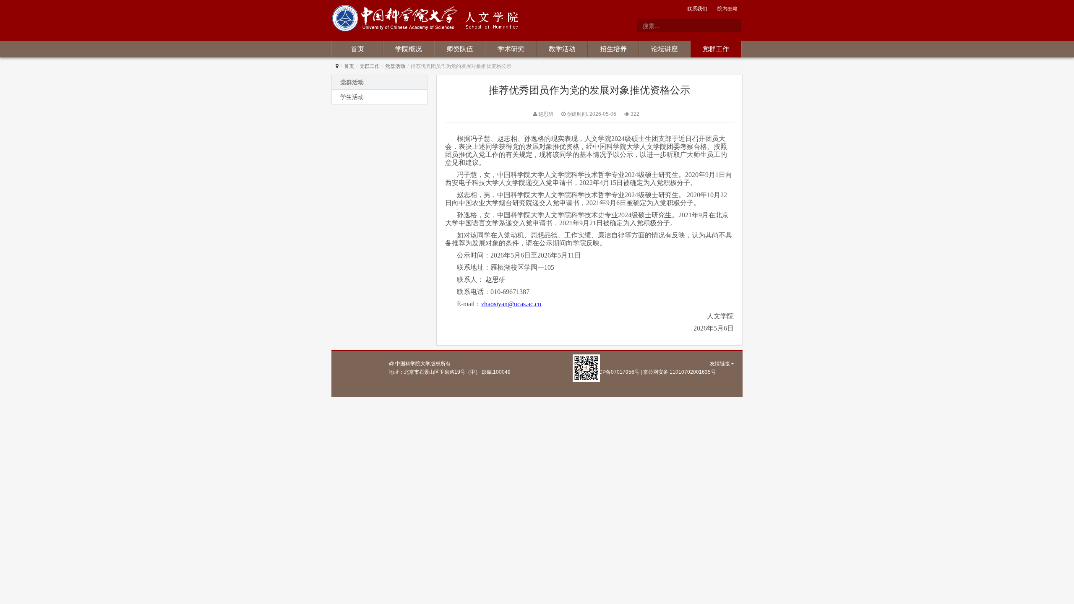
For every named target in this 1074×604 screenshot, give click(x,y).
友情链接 (720, 364)
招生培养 (613, 48)
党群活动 (395, 66)
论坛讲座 (664, 48)
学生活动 (352, 97)
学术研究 (511, 48)
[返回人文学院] (396, 19)
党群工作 (715, 48)
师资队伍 (459, 48)
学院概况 (408, 48)
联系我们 (697, 9)
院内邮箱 (727, 9)
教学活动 (562, 48)
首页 (357, 48)
